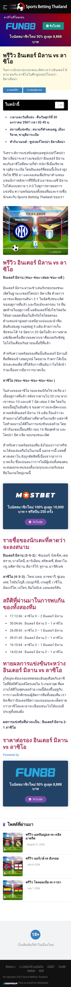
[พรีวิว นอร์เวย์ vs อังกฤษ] (13, 875)
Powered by (11, 755)
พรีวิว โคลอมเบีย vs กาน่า (43, 882)
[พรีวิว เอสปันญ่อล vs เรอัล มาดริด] (13, 851)
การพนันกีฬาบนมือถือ (31, 966)
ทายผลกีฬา (12, 90)
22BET (51, 966)
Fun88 (62, 966)
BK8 (41, 970)
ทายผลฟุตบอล (34, 90)
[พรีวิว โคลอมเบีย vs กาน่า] (13, 899)
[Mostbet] (35, 502)
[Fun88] (35, 779)
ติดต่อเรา (11, 966)
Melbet (31, 970)
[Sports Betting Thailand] (35, 7)
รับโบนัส (54, 26)
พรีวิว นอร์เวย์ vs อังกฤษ (42, 858)
